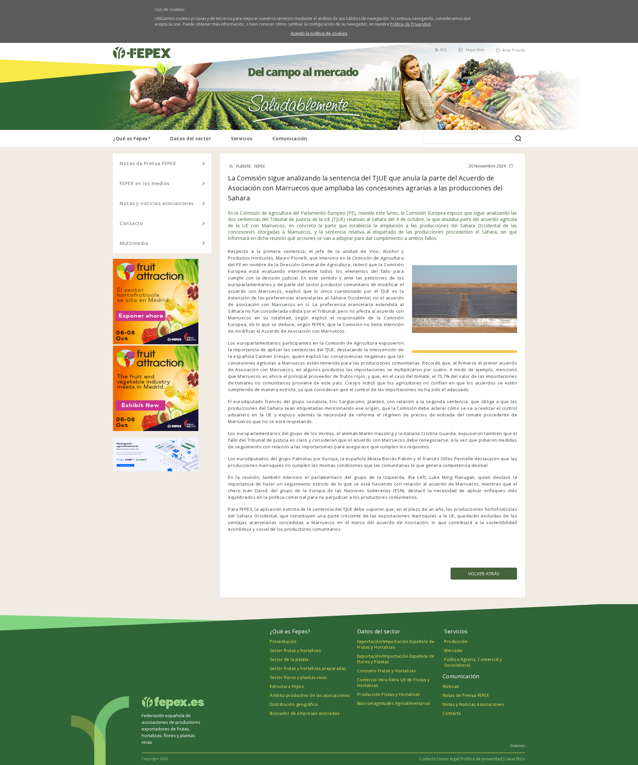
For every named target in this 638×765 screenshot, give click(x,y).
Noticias (451, 686)
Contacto (131, 223)
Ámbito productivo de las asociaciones (310, 695)
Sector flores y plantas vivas (298, 677)
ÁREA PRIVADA (129, 47)
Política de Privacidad (410, 24)
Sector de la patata (289, 659)
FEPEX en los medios (144, 183)
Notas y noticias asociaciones (157, 203)
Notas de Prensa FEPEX (148, 163)
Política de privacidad (481, 759)
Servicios (242, 138)
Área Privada (513, 50)
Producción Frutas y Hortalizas (388, 694)
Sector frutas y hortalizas (295, 650)
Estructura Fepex (287, 686)
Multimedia (134, 243)
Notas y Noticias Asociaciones (473, 704)
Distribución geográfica (294, 704)
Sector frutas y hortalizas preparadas (308, 668)
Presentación (283, 641)
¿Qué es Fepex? (131, 138)
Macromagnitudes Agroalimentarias (393, 703)
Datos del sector (190, 138)
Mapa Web (475, 49)
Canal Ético (514, 759)
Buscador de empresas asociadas (304, 713)
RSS (443, 49)
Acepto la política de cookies (319, 33)
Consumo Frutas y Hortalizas (386, 671)
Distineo (517, 745)
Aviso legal (449, 759)
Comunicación (289, 138)
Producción (456, 641)
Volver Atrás (484, 574)
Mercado (453, 650)
